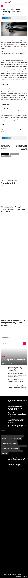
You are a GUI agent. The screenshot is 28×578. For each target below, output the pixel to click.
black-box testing (14, 448)
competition (9, 436)
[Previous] (3, 392)
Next (6, 330)
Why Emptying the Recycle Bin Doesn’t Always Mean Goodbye (17, 386)
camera (16, 436)
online (3, 436)
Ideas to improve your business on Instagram (5, 146)
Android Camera (17, 438)
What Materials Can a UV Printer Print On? (11, 182)
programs (4, 438)
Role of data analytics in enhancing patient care (15, 465)
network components (17, 450)
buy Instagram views (6, 446)
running (21, 436)
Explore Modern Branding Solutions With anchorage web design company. (17, 375)
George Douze (4, 14)
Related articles (5, 154)
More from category (6, 155)
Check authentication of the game (9, 443)
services (10, 438)
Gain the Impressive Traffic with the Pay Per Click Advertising (21, 147)
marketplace (4, 453)
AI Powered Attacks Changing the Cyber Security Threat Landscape (13, 322)
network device (5, 448)
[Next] (5, 392)
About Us (24, 576)
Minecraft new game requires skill (9, 441)
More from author (14, 154)
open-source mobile (6, 450)
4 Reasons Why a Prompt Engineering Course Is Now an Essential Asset (13, 209)
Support (18, 576)
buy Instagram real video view (19, 446)
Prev (3, 330)
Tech (2, 6)
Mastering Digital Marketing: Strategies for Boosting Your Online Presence (16, 459)
